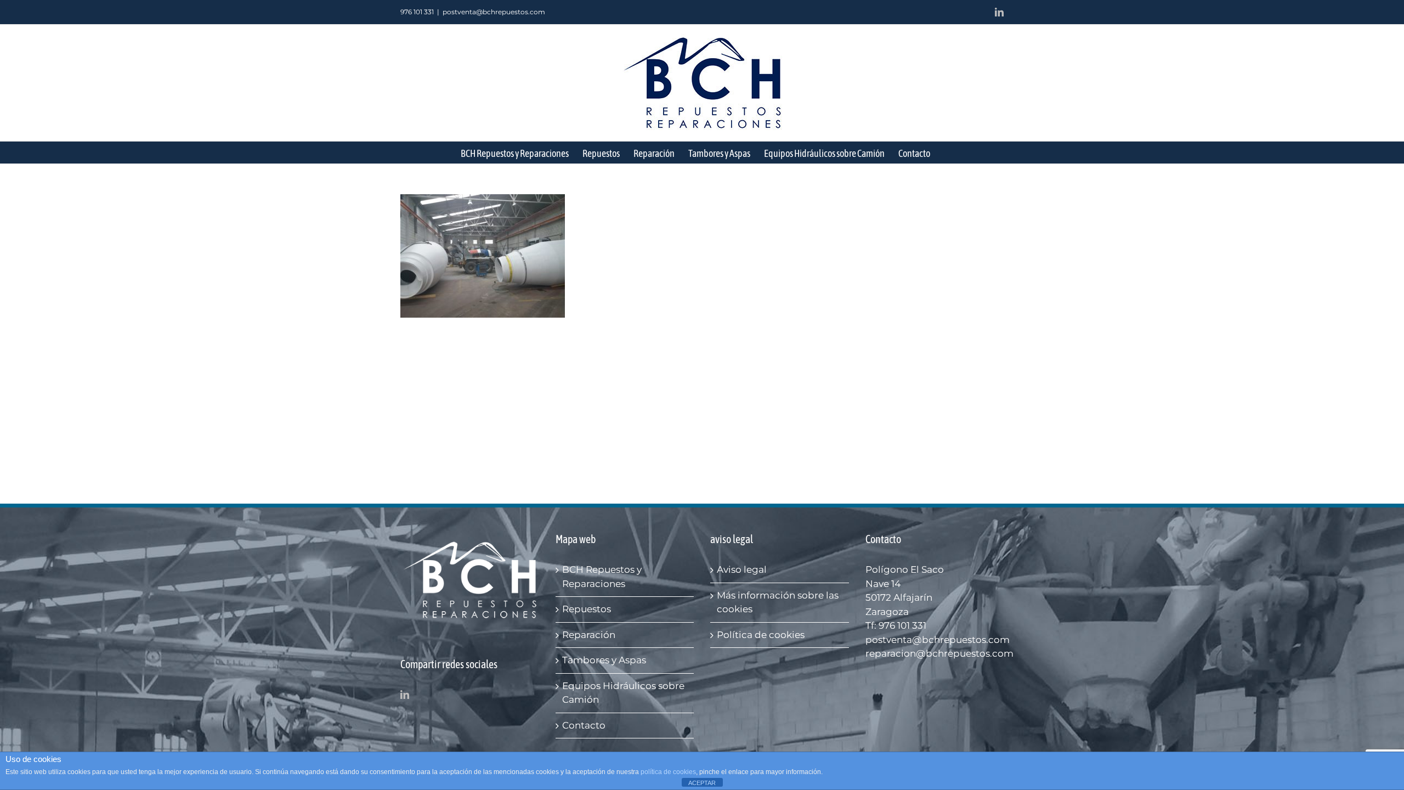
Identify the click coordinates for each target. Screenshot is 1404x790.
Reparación (588, 634)
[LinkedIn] (404, 694)
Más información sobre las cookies (778, 602)
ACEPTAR (702, 783)
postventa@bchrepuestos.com (494, 12)
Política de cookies (761, 634)
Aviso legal (742, 569)
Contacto (583, 725)
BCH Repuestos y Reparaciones (602, 576)
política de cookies (668, 772)
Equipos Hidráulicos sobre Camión (623, 693)
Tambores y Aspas (604, 659)
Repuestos (586, 608)
